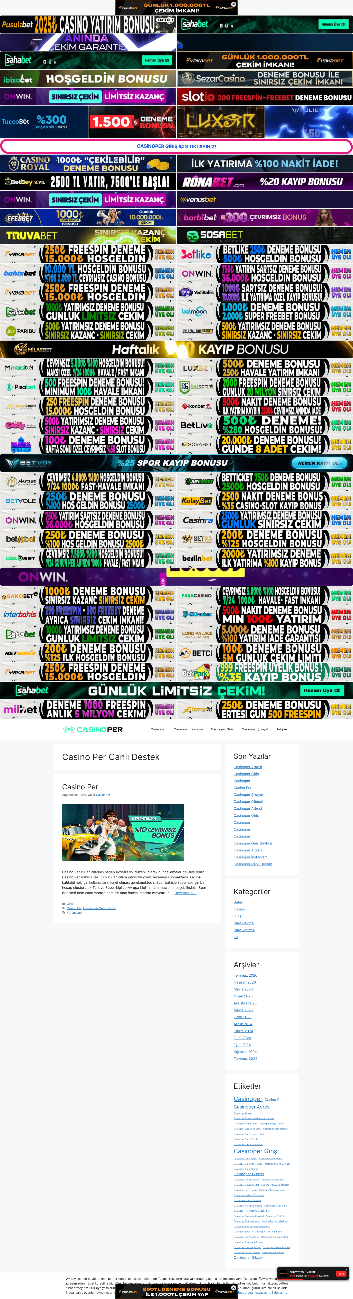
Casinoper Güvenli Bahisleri (275, 1185)
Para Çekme (244, 923)
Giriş (70, 903)
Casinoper (158, 729)
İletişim (281, 729)
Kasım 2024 (243, 1031)
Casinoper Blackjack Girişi (247, 1128)
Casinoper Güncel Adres (246, 1179)
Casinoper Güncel (248, 802)
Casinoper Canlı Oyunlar (246, 1139)
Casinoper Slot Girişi (276, 1216)
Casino (239, 909)
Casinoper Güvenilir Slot (246, 1185)
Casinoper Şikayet (255, 729)
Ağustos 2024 (245, 1052)
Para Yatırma (244, 930)
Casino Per (80, 786)
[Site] (88, 254)
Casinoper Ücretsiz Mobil (247, 1252)
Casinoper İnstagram (251, 857)
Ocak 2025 (242, 1017)
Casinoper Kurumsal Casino (248, 1205)
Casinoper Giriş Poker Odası (248, 1164)
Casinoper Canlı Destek (253, 864)
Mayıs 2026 (243, 989)
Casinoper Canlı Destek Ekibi (249, 1134)
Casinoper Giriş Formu (270, 1158)
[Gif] (176, 349)
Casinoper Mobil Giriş (275, 1205)
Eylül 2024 (242, 1045)
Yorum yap (74, 912)
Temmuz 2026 (245, 975)
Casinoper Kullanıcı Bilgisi (272, 1190)
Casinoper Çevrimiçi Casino (248, 1242)
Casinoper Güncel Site (272, 1179)
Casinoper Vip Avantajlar (246, 1237)
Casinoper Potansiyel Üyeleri (249, 1216)
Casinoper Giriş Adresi (245, 1158)
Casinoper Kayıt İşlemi (245, 1190)
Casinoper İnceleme (188, 729)
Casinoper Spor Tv (243, 1231)
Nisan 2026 (243, 996)
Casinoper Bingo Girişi (245, 1123)
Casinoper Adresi (248, 767)
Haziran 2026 (245, 982)
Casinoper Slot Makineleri (247, 1221)
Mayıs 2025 (243, 1010)
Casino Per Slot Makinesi (275, 1221)
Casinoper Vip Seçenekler (274, 1237)
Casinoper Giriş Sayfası (253, 843)
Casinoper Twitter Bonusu (268, 1231)
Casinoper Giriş (222, 729)
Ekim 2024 (242, 1038)
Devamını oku (185, 893)
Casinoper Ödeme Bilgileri (276, 1247)
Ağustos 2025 (245, 1003)
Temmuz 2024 (245, 1059)
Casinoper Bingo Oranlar (271, 1123)
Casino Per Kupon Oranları (247, 1200)
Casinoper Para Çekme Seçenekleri (252, 1211)
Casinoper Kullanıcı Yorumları (249, 1195)
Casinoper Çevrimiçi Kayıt (247, 1247)
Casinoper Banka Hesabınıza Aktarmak (254, 1118)
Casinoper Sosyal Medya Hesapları (252, 1226)
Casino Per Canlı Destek (99, 908)
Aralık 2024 (243, 1024)
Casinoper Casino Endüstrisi (248, 1144)
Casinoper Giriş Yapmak (246, 1169)
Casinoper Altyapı (248, 850)
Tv (236, 937)
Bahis (238, 902)
